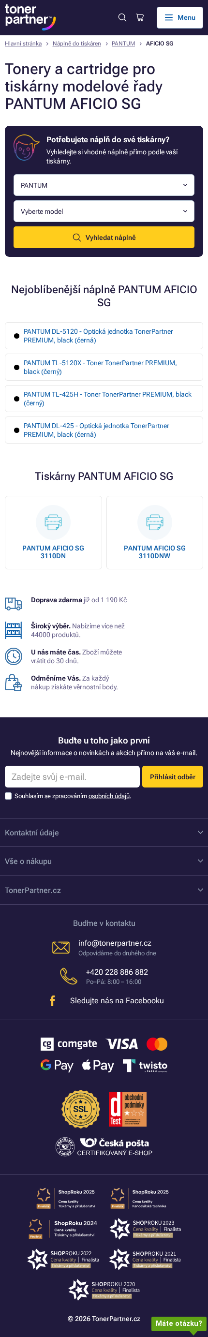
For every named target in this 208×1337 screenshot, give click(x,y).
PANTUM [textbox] (34, 185)
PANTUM (123, 43)
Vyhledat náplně (111, 237)
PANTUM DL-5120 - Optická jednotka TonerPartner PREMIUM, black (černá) (98, 335)
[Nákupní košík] (139, 18)
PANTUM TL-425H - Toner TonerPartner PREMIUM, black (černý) (108, 398)
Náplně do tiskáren (77, 43)
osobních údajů (109, 796)
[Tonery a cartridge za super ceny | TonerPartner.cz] (30, 17)
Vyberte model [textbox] (42, 211)
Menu (186, 17)
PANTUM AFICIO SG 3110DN (53, 552)
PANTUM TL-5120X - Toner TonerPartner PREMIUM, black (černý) (100, 367)
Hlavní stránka (23, 43)
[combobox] (104, 185)
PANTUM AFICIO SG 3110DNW (155, 552)
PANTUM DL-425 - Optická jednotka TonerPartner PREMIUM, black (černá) (96, 430)
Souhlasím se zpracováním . (73, 796)
